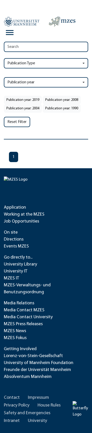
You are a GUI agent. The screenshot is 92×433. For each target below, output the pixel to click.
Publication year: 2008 (61, 100)
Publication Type (21, 63)
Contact (12, 397)
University (37, 421)
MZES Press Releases (23, 324)
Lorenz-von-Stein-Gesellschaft (33, 356)
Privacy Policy (16, 405)
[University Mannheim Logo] (22, 22)
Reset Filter (17, 122)
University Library (20, 264)
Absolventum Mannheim (28, 377)
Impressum (38, 397)
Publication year (20, 82)
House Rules (49, 405)
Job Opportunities (21, 221)
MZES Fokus (15, 338)
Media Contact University (28, 317)
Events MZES (16, 246)
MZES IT (11, 278)
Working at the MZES (24, 214)
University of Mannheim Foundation (38, 363)
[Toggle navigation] (10, 33)
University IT (15, 271)
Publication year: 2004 (22, 108)
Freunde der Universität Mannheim (37, 370)
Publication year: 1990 (61, 108)
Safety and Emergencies (27, 413)
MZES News (15, 331)
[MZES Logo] (62, 21)
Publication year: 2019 (22, 100)
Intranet (12, 421)
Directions (14, 239)
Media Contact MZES (24, 310)
